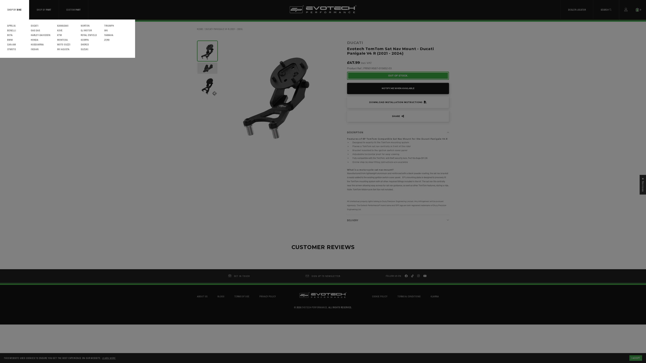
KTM (59, 35)
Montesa (62, 40)
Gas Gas (35, 30)
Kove (60, 30)
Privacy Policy (267, 296)
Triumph (109, 26)
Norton (85, 26)
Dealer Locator (577, 9)
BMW (10, 40)
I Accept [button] (635, 358)
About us (202, 296)
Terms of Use (241, 296)
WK (106, 30)
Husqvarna (37, 44)
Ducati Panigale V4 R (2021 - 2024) (224, 29)
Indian (35, 49)
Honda (34, 40)
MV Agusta (63, 49)
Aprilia (11, 26)
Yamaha (108, 35)
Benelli (11, 30)
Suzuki (84, 49)
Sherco (85, 44)
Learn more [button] (109, 358)
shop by (14, 9)
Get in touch (242, 276)
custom (73, 9)
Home (200, 29)
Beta (10, 35)
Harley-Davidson (40, 35)
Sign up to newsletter (326, 276)
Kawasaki (62, 26)
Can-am (11, 44)
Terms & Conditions (409, 296)
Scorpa (85, 40)
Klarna (435, 296)
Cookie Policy (379, 296)
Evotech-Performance (314, 307)
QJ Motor (86, 30)
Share (396, 116)
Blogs (221, 296)
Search (605, 9)
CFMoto (11, 49)
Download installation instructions (396, 102)
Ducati (35, 26)
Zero (107, 40)
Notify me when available (398, 88)
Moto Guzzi (63, 44)
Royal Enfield (89, 35)
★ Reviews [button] (642, 185)
